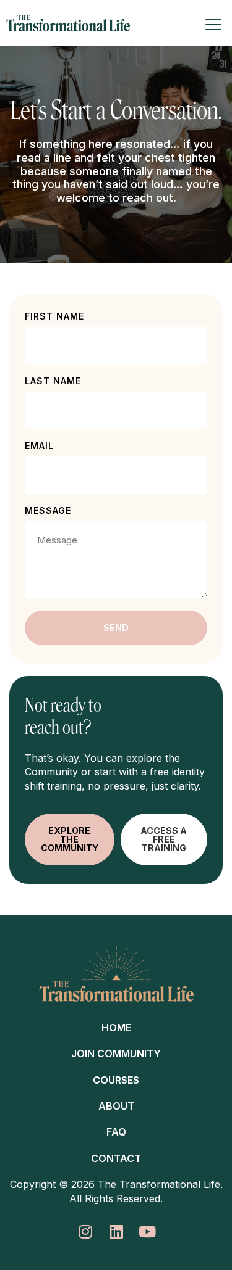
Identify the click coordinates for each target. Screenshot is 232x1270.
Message (48, 511)
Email (39, 446)
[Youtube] (147, 1231)
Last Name (53, 381)
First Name (54, 316)
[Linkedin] (116, 1231)
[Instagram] (85, 1231)
